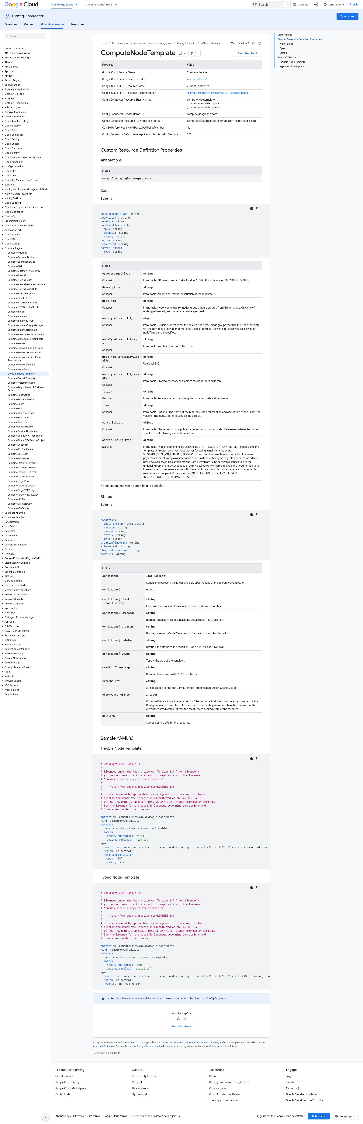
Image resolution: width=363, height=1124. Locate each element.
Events (290, 1082)
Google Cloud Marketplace (71, 1088)
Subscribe (318, 1116)
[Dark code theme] (252, 209)
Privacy (79, 1116)
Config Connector (28, 16)
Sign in (354, 4)
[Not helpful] (259, 43)
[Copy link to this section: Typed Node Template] (143, 877)
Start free (347, 16)
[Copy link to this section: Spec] (113, 191)
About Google (63, 1116)
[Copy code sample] (258, 209)
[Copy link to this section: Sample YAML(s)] (137, 738)
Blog (288, 1076)
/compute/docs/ (197, 79)
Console (303, 4)
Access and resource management (153, 43)
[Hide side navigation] (45, 1117)
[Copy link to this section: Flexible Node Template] (145, 748)
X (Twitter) (292, 1088)
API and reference (52, 24)
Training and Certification (224, 1100)
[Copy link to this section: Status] (115, 497)
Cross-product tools (99, 4)
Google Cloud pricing (67, 1082)
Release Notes (141, 1088)
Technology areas (61, 4)
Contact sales (63, 1094)
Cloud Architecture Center (224, 1094)
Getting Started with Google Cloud (229, 1082)
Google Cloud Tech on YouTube (304, 1100)
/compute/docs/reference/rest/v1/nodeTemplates (218, 92)
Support (137, 1082)
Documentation (120, 43)
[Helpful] (254, 43)
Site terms (94, 1116)
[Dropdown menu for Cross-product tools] (117, 4)
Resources (77, 24)
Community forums (144, 1076)
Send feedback (248, 53)
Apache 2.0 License (103, 1046)
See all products (64, 1076)
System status (141, 1094)
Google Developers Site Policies (154, 1046)
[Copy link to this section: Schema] (116, 198)
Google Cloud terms (115, 1116)
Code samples (217, 1088)
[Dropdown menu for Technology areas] (77, 4)
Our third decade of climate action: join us (155, 1116)
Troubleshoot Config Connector (208, 998)
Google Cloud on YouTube (301, 1094)
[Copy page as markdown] (192, 53)
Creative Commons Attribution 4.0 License (195, 1042)
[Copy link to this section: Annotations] (125, 160)
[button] (24, 57)
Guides (28, 24)
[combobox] (270, 4)
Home (104, 43)
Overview (11, 24)
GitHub (213, 1076)
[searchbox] (25, 36)
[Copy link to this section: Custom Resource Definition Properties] (186, 150)
